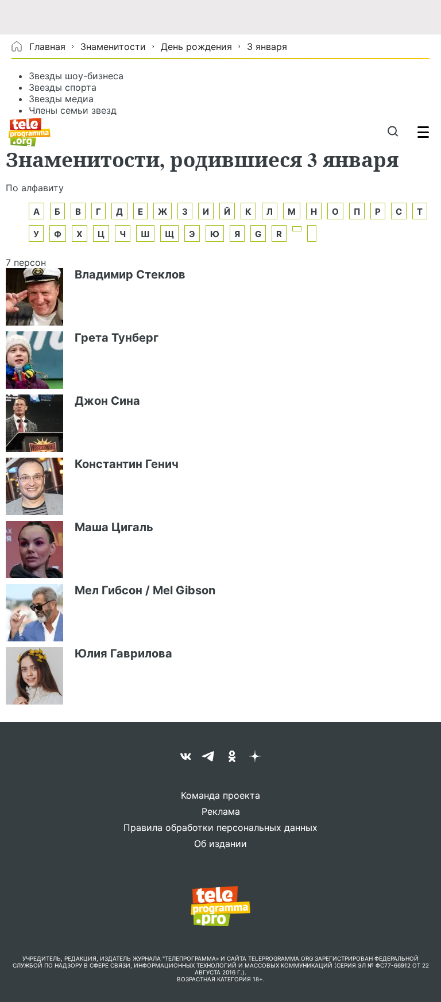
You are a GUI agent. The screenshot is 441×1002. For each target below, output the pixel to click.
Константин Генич (127, 464)
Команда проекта (220, 795)
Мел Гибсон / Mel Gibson (145, 590)
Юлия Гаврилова (123, 653)
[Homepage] (30, 132)
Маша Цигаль (114, 527)
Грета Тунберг (116, 338)
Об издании (220, 843)
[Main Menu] (423, 132)
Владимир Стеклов (130, 274)
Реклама (221, 811)
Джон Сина (107, 401)
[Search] (392, 132)
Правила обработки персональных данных (220, 827)
